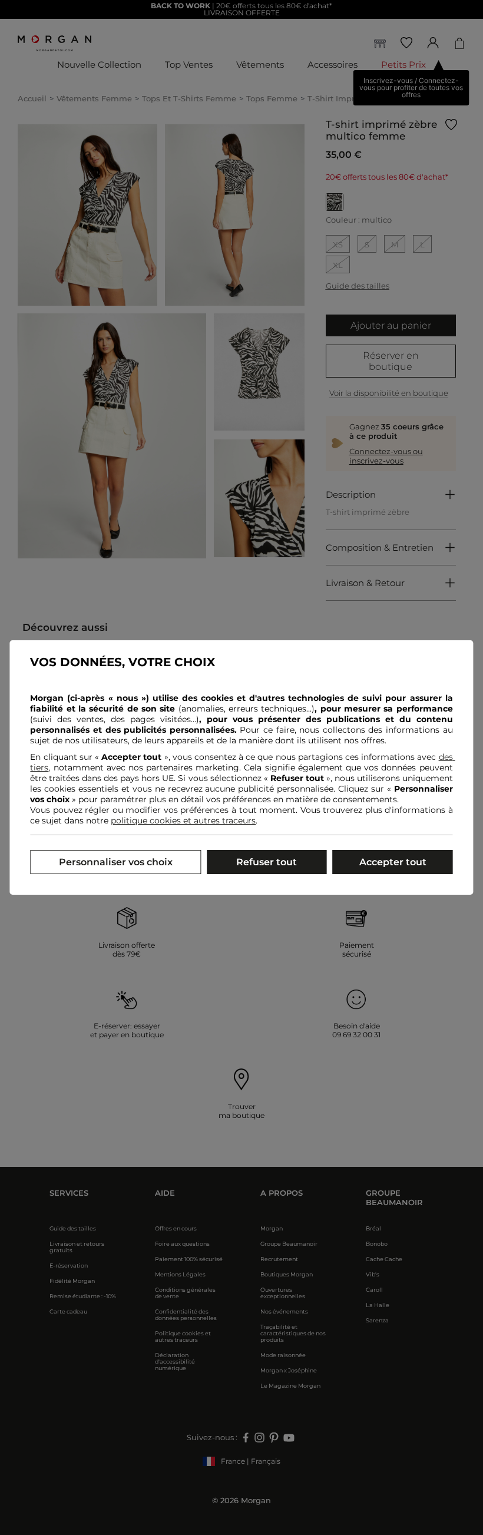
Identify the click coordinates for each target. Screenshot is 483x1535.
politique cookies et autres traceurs (183, 820)
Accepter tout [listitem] (392, 862)
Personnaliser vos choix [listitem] (116, 862)
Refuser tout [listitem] (266, 862)
